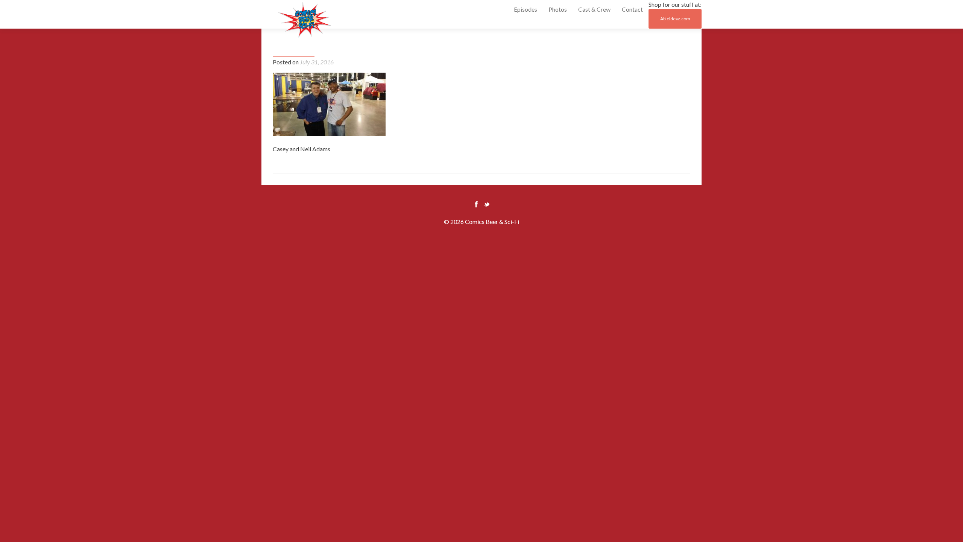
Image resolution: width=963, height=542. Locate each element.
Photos (557, 9)
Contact (632, 9)
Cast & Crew (594, 9)
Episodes (525, 9)
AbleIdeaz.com (675, 18)
